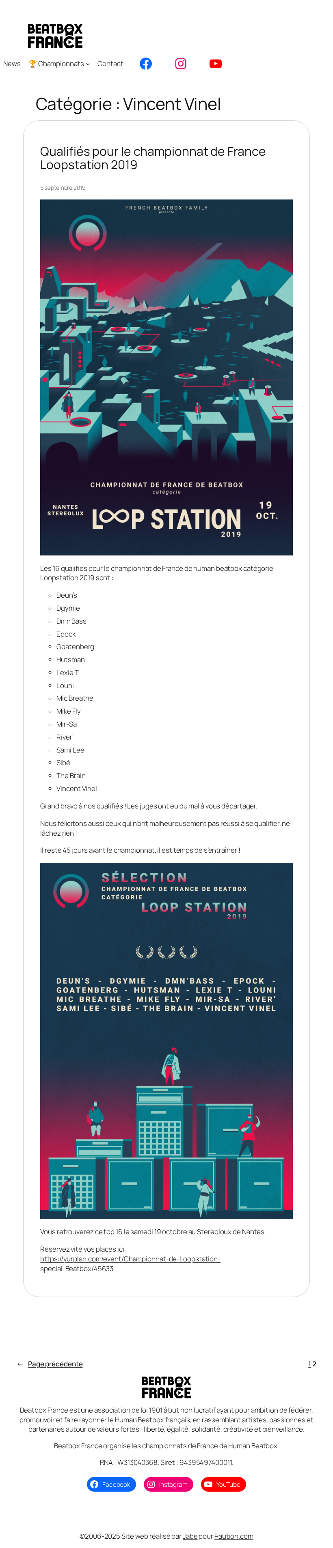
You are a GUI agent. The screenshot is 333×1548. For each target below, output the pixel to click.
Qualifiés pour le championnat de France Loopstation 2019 (153, 158)
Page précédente (49, 1363)
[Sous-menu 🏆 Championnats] (88, 64)
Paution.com (233, 1536)
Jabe (190, 1536)
